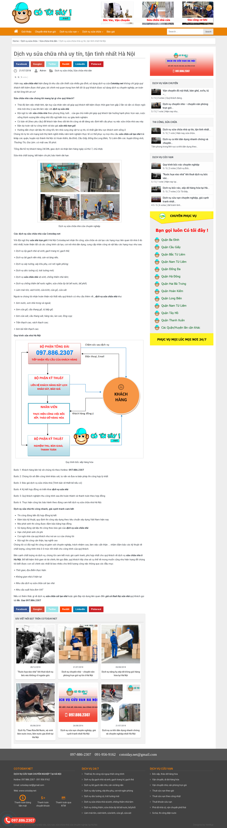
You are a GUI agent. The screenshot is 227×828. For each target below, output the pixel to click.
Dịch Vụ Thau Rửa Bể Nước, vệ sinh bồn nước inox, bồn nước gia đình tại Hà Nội (35, 734)
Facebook (21, 64)
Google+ (37, 64)
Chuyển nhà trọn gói (45, 31)
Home (16, 41)
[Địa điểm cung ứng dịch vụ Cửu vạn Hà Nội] (181, 276)
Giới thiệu (26, 31)
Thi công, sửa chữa (164, 122)
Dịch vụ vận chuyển (165, 83)
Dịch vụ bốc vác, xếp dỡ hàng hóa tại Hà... (186, 187)
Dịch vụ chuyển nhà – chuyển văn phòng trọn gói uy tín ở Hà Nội (78, 673)
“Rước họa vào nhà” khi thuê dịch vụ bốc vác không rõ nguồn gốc (35, 673)
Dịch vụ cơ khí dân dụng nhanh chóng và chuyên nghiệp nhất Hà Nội (121, 732)
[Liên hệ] (7, 820)
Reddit (65, 64)
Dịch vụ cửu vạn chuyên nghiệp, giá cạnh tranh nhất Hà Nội (78, 732)
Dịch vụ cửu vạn (68, 31)
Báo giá (111, 31)
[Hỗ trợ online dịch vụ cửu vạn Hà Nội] (181, 61)
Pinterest (96, 64)
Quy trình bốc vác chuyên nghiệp (181, 164)
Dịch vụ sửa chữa (91, 31)
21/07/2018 (25, 70)
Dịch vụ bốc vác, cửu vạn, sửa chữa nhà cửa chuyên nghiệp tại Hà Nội (64, 825)
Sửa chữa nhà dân (48, 41)
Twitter (52, 64)
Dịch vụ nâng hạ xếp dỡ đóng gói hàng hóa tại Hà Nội (121, 673)
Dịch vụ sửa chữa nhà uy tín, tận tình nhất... (187, 129)
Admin (43, 70)
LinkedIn (80, 64)
